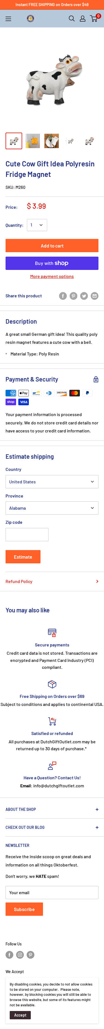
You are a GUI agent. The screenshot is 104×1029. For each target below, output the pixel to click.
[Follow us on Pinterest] (30, 954)
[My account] (82, 19)
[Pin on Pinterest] (73, 295)
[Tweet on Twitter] (84, 295)
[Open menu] (8, 19)
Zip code (14, 522)
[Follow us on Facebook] (9, 954)
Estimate (23, 556)
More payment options (52, 276)
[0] (93, 18)
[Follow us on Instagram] (20, 954)
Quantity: (15, 225)
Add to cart (52, 245)
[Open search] (72, 19)
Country (13, 469)
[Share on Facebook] (63, 295)
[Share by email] (94, 295)
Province (14, 495)
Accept (20, 1015)
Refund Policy (19, 581)
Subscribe (24, 909)
